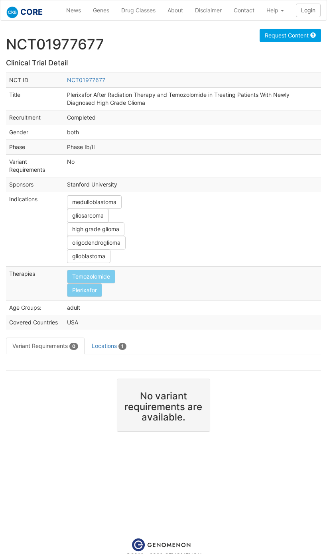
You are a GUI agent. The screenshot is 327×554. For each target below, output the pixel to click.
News (73, 10)
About (175, 10)
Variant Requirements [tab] (43, 345)
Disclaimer (208, 10)
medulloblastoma (94, 201)
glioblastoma (88, 256)
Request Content (287, 35)
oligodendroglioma (96, 242)
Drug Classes (138, 10)
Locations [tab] (108, 345)
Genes (101, 10)
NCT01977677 (86, 80)
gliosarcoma (88, 215)
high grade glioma (95, 229)
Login (308, 10)
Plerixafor (84, 290)
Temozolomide (91, 276)
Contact (244, 10)
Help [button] (273, 10)
